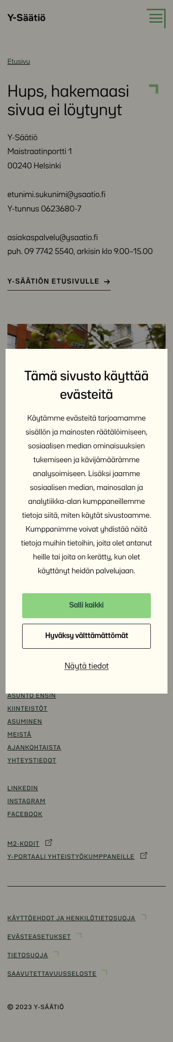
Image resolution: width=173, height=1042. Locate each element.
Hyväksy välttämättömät (86, 636)
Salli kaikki (86, 605)
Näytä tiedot (87, 666)
